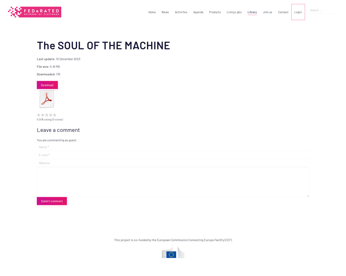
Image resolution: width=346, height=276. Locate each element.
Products (215, 12)
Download (47, 85)
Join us (267, 12)
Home (152, 12)
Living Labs (234, 12)
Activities (181, 12)
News (165, 12)
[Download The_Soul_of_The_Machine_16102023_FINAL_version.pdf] (47, 99)
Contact (283, 12)
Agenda (198, 12)
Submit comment (52, 201)
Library (252, 12)
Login (298, 12)
